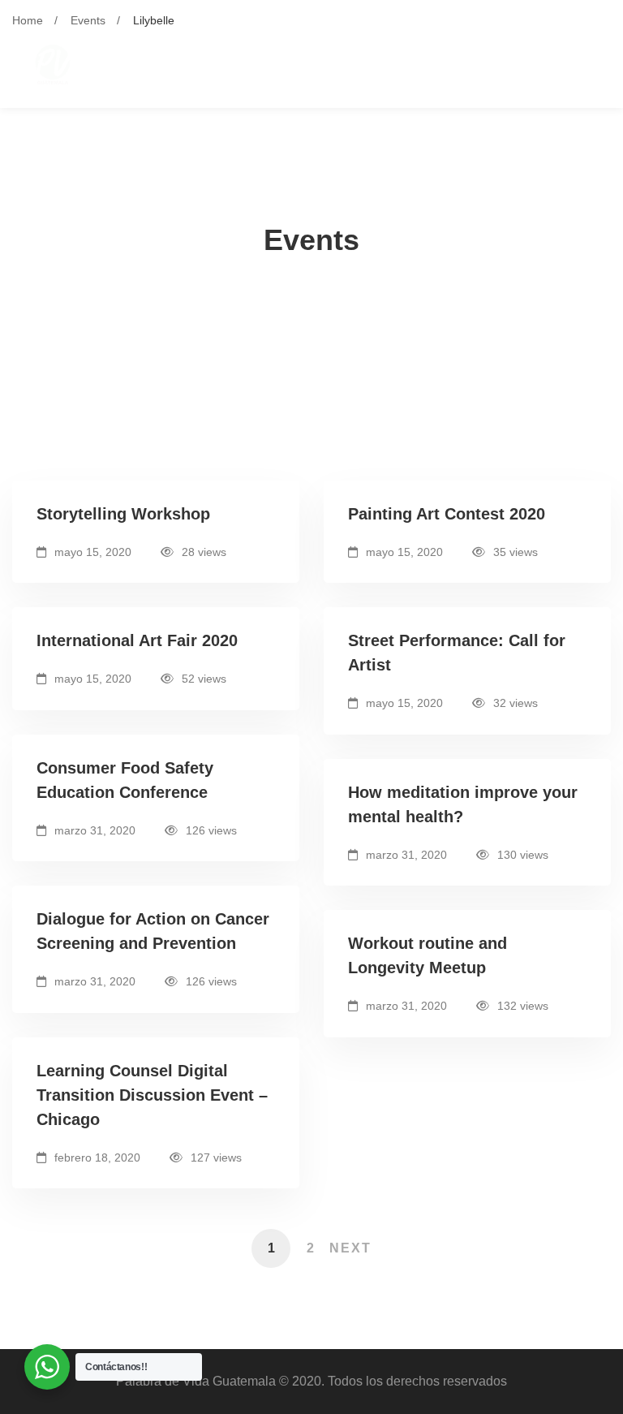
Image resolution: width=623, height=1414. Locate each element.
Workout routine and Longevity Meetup (427, 955)
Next (350, 1248)
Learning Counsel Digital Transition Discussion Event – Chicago (152, 1095)
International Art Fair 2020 (137, 640)
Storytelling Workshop (123, 514)
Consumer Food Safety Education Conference (125, 780)
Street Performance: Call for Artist (456, 653)
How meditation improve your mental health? (463, 804)
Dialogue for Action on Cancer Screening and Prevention (153, 931)
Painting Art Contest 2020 (446, 514)
